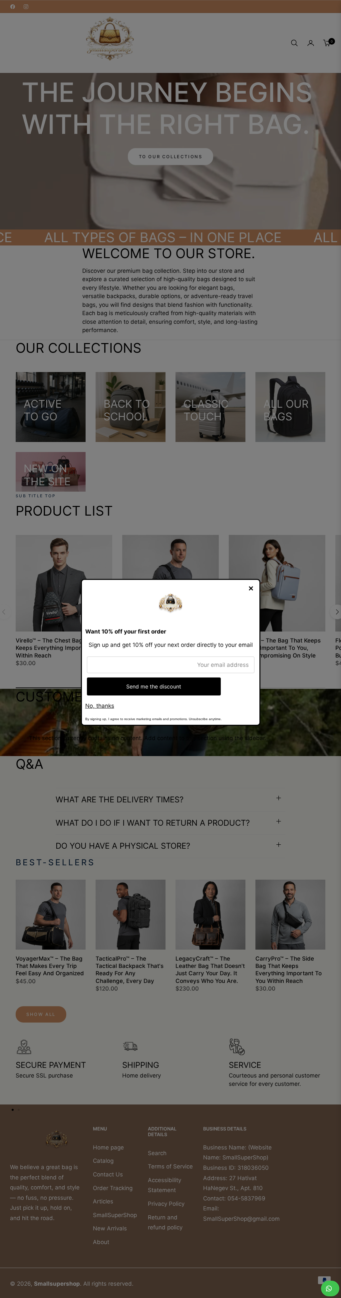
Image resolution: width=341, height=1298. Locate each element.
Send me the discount (153, 686)
